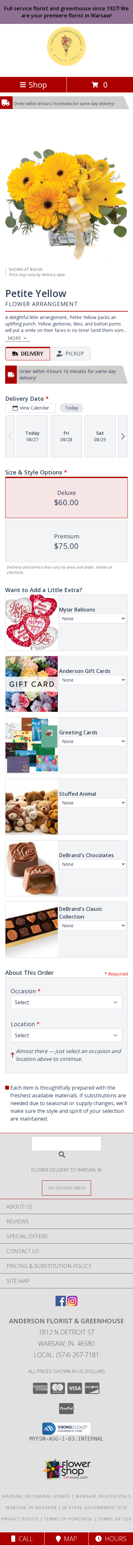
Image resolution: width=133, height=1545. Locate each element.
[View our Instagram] (72, 1304)
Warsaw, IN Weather (31, 1507)
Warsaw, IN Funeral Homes (36, 1496)
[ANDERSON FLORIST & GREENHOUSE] (66, 67)
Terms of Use (115, 1519)
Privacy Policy (19, 1519)
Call (24, 1538)
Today (71, 408)
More (14, 338)
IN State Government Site (94, 1507)
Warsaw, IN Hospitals (103, 1496)
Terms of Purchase (68, 1519)
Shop (38, 84)
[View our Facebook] (61, 1304)
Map (69, 1538)
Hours (114, 1538)
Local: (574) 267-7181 (66, 1354)
